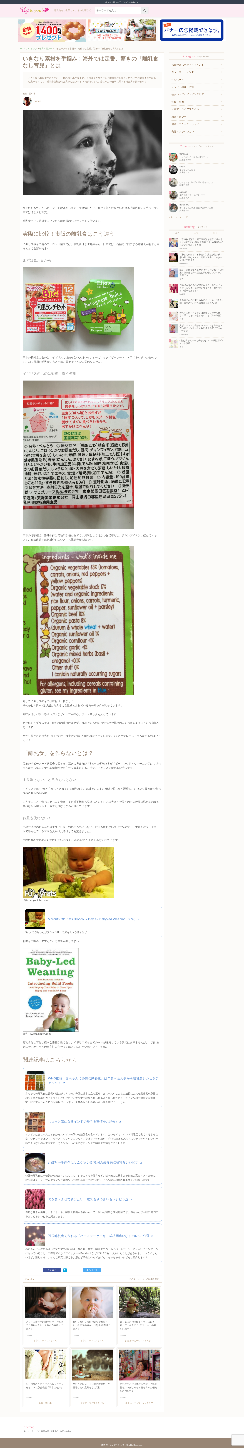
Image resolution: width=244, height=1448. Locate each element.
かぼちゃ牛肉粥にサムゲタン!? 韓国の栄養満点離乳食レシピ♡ (93, 1162)
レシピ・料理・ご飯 (182, 87)
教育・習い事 (45, 48)
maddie (37, 101)
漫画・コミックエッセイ (185, 124)
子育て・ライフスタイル (185, 109)
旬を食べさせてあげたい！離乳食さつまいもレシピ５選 (88, 1199)
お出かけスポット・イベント (187, 64)
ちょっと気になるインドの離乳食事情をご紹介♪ (83, 1121)
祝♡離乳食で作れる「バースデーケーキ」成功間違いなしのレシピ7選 (99, 1236)
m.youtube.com (39, 900)
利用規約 (54, 1431)
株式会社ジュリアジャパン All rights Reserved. (122, 1445)
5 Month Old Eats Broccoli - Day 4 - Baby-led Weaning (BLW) (92, 919)
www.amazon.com (40, 1033)
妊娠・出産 (177, 101)
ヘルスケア (177, 79)
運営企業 (45, 1431)
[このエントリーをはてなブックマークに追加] (65, 1270)
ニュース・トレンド (182, 72)
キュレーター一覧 (179, 217)
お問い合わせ (66, 1431)
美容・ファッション (182, 131)
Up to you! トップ (28, 48)
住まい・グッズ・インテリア (187, 94)
